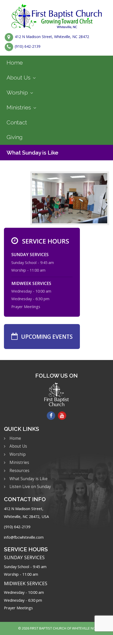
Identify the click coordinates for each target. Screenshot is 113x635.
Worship (17, 92)
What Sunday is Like (32, 152)
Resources (19, 470)
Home (15, 62)
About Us (18, 77)
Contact (17, 122)
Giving (15, 137)
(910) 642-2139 (27, 46)
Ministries (19, 107)
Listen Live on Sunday (30, 486)
